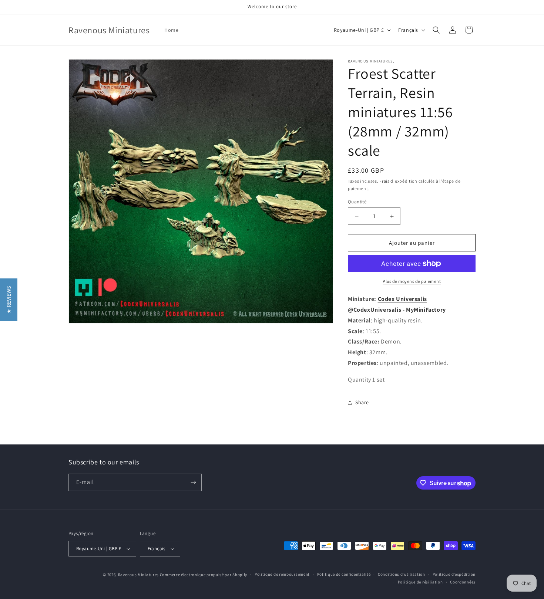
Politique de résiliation (420, 582)
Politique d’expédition (454, 574)
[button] (436, 30)
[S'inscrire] (193, 482)
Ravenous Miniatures (138, 574)
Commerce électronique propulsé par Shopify (203, 574)
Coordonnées (463, 582)
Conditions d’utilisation (401, 574)
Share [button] (362, 402)
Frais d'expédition (398, 181)
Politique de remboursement (282, 574)
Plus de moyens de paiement (412, 281)
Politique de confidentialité (344, 574)
